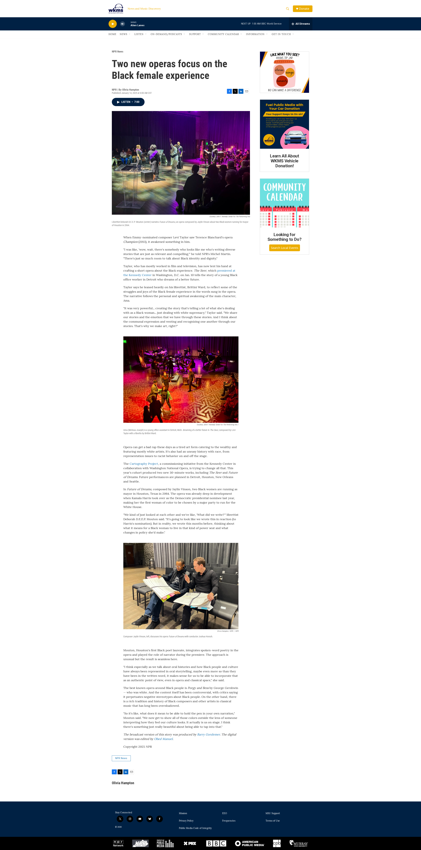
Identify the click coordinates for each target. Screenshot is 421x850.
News (123, 34)
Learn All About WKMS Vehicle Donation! (284, 160)
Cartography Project (144, 464)
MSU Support (273, 813)
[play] (112, 24)
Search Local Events (284, 248)
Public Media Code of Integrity (195, 828)
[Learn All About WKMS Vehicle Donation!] (284, 124)
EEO (224, 813)
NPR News (117, 51)
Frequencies (228, 821)
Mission (183, 813)
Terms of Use (273, 821)
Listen (139, 34)
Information (255, 34)
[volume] (122, 24)
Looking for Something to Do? (285, 237)
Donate (304, 8)
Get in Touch (281, 34)
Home (112, 34)
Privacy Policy (186, 821)
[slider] (127, 23)
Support (195, 34)
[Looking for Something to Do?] (284, 203)
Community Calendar (223, 34)
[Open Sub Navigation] (129, 34)
